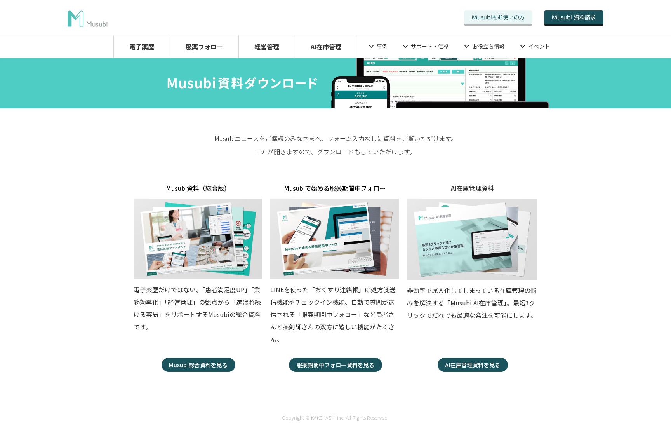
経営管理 (266, 46)
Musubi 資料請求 (574, 17)
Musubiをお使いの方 (498, 17)
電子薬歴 (141, 46)
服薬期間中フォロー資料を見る (335, 365)
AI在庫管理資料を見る (472, 365)
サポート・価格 (430, 46)
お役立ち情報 (488, 46)
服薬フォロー (204, 46)
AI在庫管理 (326, 46)
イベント (539, 46)
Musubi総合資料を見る (198, 365)
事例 (382, 46)
